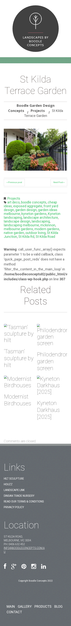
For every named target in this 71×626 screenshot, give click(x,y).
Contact (14, 612)
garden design (26, 210)
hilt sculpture (14, 478)
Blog (58, 606)
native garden (14, 233)
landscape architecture (40, 217)
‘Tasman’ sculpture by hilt (19, 358)
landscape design (17, 221)
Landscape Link (14, 490)
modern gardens (46, 229)
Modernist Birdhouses (17, 400)
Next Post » (58, 182)
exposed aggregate (27, 206)
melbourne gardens (18, 229)
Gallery (25, 606)
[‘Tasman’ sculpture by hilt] (19, 333)
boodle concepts (33, 202)
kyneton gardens (34, 214)
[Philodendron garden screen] (52, 335)
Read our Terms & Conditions (24, 501)
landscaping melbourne (21, 225)
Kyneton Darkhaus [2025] (48, 410)
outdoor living (35, 233)
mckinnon (47, 225)
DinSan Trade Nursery (19, 495)
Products (42, 606)
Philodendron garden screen (53, 361)
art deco (13, 202)
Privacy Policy (14, 507)
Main (11, 606)
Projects (37, 110)
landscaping (41, 221)
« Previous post (14, 182)
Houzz (8, 484)
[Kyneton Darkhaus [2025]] (52, 385)
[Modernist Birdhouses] (19, 382)
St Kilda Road (45, 237)
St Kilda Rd (26, 237)
